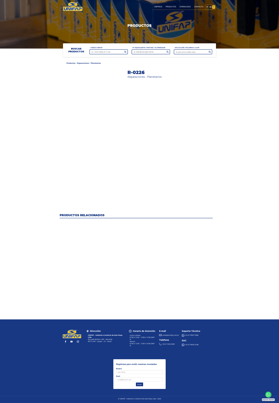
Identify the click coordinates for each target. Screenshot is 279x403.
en (211, 7)
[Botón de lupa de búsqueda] (125, 51)
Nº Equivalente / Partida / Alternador (149, 47)
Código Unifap (96, 47)
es (213, 7)
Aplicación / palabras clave (187, 47)
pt (207, 7)
